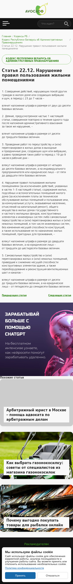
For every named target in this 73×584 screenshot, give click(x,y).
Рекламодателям (36, 544)
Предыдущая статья (14, 295)
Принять (20, 575)
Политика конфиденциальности (24, 567)
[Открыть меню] (6, 23)
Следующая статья (59, 295)
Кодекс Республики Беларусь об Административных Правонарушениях (32, 60)
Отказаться (53, 575)
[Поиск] (66, 23)
